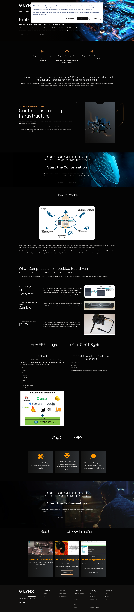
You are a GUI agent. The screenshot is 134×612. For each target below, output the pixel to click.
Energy (75, 601)
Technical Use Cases (63, 596)
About (91, 593)
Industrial (76, 604)
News (106, 599)
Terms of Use (26, 598)
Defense (75, 596)
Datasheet (107, 596)
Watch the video (40, 569)
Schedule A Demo (26, 35)
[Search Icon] (114, 6)
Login (30, 598)
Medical (76, 599)
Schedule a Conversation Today (67, 182)
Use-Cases (62, 591)
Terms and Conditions (94, 607)
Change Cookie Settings (32, 596)
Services (45, 596)
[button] (61, 103)
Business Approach (93, 596)
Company (93, 591)
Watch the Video (41, 35)
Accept (82, 18)
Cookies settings (70, 18)
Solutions (47, 591)
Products (45, 593)
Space (75, 607)
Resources (108, 591)
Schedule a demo (93, 572)
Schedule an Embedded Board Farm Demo (93, 560)
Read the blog (67, 572)
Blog (106, 593)
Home (20, 11)
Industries (77, 591)
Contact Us (33, 598)
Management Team (93, 599)
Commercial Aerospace (79, 593)
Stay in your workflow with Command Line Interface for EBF (67, 560)
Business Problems (62, 593)
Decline (95, 18)
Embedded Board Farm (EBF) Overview (41, 559)
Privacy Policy (21, 598)
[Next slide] (77, 103)
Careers (91, 601)
